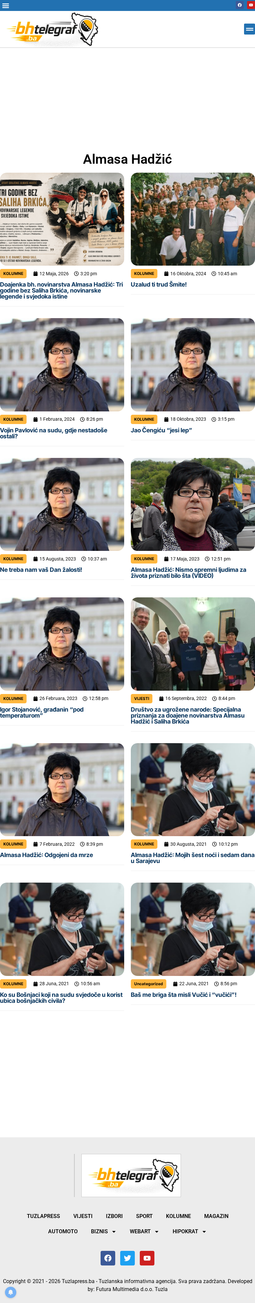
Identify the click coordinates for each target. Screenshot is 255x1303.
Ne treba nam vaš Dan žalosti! (41, 569)
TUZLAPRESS (43, 1216)
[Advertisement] (127, 96)
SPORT (144, 1216)
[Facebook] (240, 5)
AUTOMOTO (63, 1231)
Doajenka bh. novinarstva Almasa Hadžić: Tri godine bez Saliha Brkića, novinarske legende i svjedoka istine (61, 290)
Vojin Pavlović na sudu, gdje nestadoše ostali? (53, 433)
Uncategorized (148, 983)
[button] (5, 5)
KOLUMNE (13, 273)
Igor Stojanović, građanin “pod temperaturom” (42, 712)
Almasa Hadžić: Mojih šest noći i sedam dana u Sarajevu (193, 857)
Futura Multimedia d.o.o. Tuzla (132, 1289)
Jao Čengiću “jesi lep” (161, 430)
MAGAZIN (216, 1216)
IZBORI (114, 1216)
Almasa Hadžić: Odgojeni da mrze (46, 854)
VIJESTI (141, 698)
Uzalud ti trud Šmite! (159, 284)
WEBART (140, 1231)
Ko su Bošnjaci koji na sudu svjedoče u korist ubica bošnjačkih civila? (61, 997)
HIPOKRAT (185, 1231)
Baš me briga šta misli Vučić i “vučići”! (184, 994)
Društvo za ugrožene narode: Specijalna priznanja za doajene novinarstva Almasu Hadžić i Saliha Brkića (188, 715)
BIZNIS (99, 1231)
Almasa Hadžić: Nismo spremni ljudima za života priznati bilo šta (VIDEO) (188, 572)
